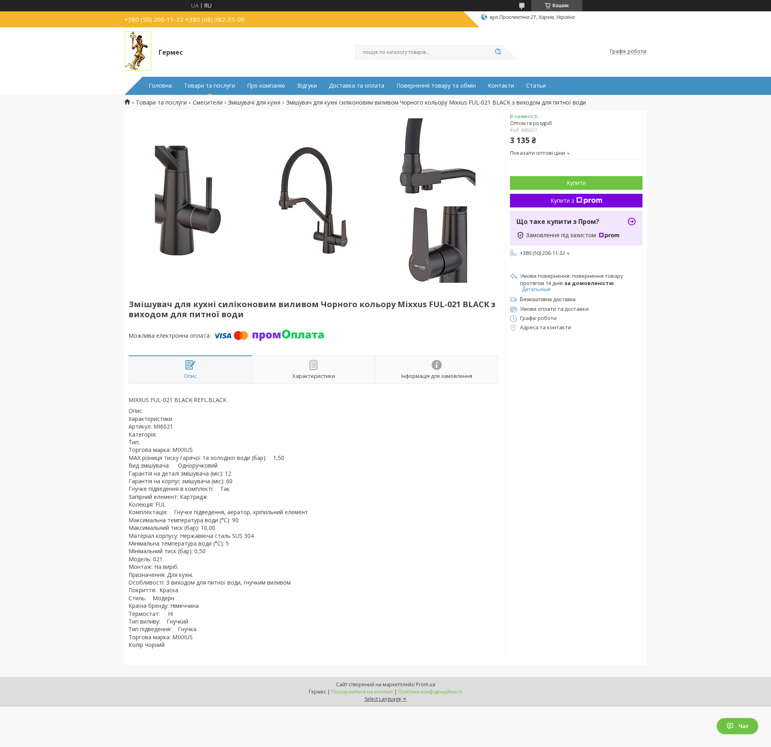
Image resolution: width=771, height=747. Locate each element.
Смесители (207, 102)
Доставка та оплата (356, 85)
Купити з (562, 200)
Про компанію (266, 85)
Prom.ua (425, 684)
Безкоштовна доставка (547, 299)
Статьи (536, 85)
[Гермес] (137, 51)
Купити (576, 183)
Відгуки (307, 85)
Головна (160, 85)
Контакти (501, 85)
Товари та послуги (209, 85)
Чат (743, 726)
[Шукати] (498, 52)
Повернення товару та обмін (436, 85)
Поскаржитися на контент (362, 691)
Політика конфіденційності (430, 691)
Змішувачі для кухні (254, 102)
